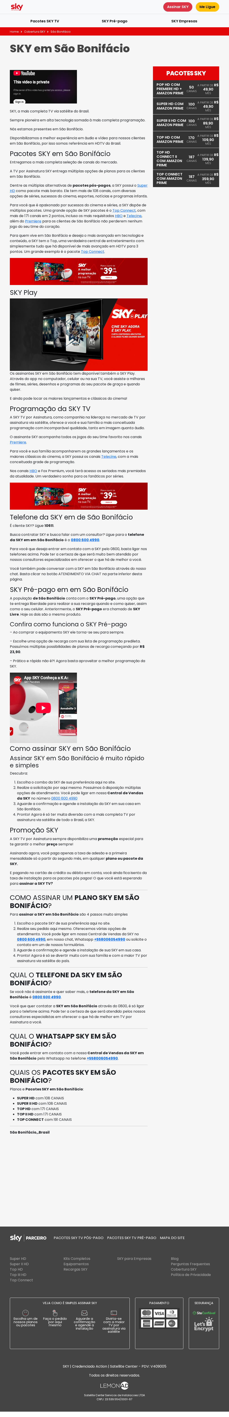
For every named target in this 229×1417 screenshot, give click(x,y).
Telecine (134, 215)
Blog (174, 1258)
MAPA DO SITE (172, 1237)
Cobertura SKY (34, 32)
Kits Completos (77, 1258)
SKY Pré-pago (114, 21)
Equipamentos (76, 1264)
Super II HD (19, 1264)
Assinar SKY (178, 6)
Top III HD (18, 1274)
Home (14, 32)
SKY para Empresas (134, 1258)
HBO (119, 215)
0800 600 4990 (85, 540)
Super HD (18, 1258)
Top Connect (124, 210)
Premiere (33, 221)
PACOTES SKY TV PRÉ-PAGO (131, 1237)
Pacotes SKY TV (44, 21)
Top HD (16, 1269)
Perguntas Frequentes (190, 1264)
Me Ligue (207, 6)
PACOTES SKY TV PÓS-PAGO (79, 1237)
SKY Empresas (184, 21)
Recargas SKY (75, 1269)
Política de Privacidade (191, 1274)
